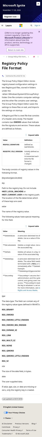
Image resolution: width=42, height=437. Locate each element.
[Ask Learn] (34, 57)
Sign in (37, 25)
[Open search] (31, 25)
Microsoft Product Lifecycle (17, 37)
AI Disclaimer (7, 424)
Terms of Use (31, 430)
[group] (21, 261)
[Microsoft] (21, 25)
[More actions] (38, 57)
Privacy (16, 427)
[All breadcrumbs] (4, 57)
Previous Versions (22, 424)
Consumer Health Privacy (11, 430)
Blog (33, 424)
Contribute (6, 427)
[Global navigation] (2, 25)
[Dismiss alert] (38, 4)
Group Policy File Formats (17, 57)
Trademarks (6, 434)
